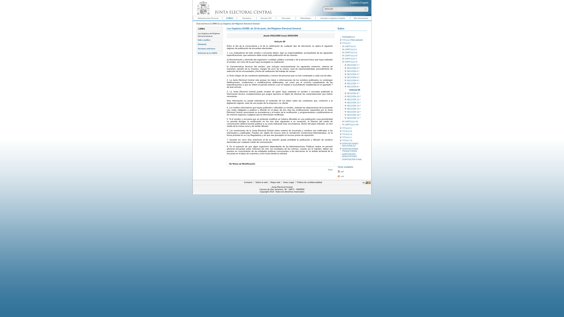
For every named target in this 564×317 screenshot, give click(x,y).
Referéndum (306, 18)
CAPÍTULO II (351, 49)
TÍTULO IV (347, 134)
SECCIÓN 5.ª (353, 77)
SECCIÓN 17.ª (353, 118)
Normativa (246, 18)
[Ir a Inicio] (234, 8)
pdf (342, 171)
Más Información (361, 18)
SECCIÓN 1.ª (353, 65)
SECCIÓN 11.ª (353, 99)
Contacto (248, 182)
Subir (330, 169)
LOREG (229, 18)
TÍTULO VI (347, 140)
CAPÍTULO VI (351, 62)
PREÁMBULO (348, 37)
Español (354, 2)
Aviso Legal (288, 182)
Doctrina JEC (266, 18)
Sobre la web (261, 182)
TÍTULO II (346, 128)
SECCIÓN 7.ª (353, 83)
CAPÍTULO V (351, 59)
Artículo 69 (354, 90)
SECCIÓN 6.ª (353, 80)
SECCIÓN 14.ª (353, 109)
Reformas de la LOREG (207, 53)
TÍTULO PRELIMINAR (352, 40)
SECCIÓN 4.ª (353, 74)
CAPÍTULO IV (351, 56)
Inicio (207, 24)
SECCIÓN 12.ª (353, 103)
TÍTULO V (347, 137)
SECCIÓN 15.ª (353, 112)
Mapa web (275, 182)
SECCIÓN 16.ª (353, 115)
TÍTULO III (347, 131)
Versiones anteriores (206, 49)
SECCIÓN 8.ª (353, 87)
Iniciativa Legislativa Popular (333, 18)
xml (342, 176)
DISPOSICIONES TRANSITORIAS (350, 150)
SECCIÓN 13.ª (353, 106)
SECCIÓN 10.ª (353, 96)
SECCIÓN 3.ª (353, 71)
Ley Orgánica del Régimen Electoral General (209, 35)
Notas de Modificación (242, 164)
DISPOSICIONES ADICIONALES (350, 145)
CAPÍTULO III (351, 53)
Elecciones (286, 18)
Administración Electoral (207, 18)
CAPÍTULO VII (351, 121)
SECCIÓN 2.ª (353, 68)
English (364, 2)
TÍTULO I (346, 43)
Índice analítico (204, 40)
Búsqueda (202, 44)
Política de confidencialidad (309, 182)
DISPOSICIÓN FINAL (352, 159)
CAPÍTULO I (350, 46)
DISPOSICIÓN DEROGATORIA (349, 155)
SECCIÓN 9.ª (353, 93)
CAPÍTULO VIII (352, 125)
